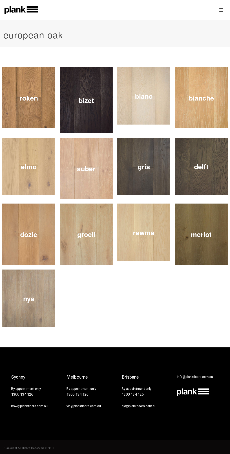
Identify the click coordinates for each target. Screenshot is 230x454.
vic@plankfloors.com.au (83, 406)
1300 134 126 (22, 394)
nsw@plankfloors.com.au (29, 406)
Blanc (144, 96)
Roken (29, 98)
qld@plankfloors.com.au (139, 406)
